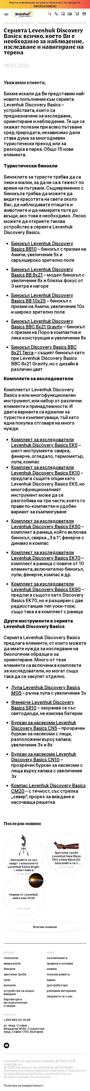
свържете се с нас (59, 996)
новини (52, 969)
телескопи (11, 958)
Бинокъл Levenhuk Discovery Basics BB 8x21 (42, 272)
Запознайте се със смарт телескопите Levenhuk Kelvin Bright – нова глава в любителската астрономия (23, 865)
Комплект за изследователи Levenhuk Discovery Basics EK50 (46, 523)
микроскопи (12, 963)
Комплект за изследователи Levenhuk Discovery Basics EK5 (44, 442)
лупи (7, 980)
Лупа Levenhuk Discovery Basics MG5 (45, 690)
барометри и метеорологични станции (15, 1002)
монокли (10, 985)
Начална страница (18, 23)
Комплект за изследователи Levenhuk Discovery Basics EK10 (45, 470)
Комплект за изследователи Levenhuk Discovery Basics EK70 (46, 555)
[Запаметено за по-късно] (63, 14)
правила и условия (60, 963)
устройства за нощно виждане (19, 992)
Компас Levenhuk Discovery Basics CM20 (48, 788)
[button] (56, 14)
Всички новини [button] (45, 927)
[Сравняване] (69, 14)
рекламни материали (61, 990)
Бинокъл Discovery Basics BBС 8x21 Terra (44, 349)
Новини (43, 23)
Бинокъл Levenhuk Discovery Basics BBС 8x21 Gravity (42, 324)
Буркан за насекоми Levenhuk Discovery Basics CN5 (43, 725)
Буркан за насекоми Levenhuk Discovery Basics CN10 (43, 756)
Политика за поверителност (24, 1085)
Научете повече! (45, 5)
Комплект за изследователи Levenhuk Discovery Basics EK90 (46, 586)
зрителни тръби (15, 974)
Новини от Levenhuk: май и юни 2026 (24, 896)
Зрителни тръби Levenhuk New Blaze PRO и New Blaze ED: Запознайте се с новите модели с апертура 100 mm (66, 858)
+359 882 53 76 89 (17, 1020)
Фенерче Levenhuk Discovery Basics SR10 (42, 705)
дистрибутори (57, 985)
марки (51, 980)
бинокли (9, 969)
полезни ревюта (58, 974)
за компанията (57, 958)
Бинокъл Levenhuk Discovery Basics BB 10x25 (42, 298)
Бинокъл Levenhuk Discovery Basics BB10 (42, 246)
